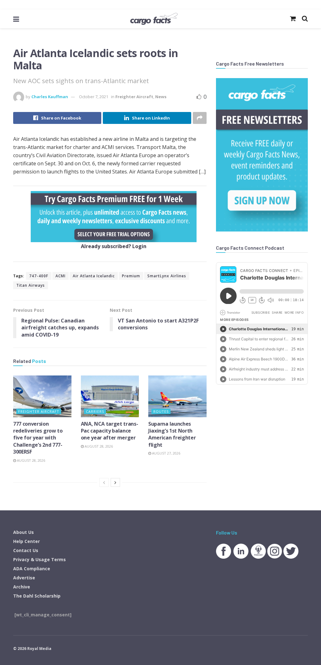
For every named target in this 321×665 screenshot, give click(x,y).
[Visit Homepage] (153, 19)
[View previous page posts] (104, 482)
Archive (21, 587)
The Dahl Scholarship (37, 596)
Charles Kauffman (49, 96)
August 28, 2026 (30, 460)
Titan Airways (30, 285)
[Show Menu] (16, 18)
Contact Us (25, 550)
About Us (23, 532)
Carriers (95, 411)
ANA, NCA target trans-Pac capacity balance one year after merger (109, 430)
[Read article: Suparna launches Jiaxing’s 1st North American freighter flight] (177, 396)
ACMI (60, 276)
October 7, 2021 (93, 96)
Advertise (24, 578)
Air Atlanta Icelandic (94, 276)
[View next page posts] (115, 482)
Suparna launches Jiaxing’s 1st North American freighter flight (172, 434)
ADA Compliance (31, 569)
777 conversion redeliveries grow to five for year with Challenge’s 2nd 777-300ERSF (38, 437)
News (160, 96)
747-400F (38, 276)
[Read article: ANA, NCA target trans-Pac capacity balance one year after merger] (110, 396)
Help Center (26, 541)
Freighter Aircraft (134, 96)
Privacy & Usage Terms (39, 559)
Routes (161, 411)
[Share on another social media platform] (200, 118)
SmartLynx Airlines (166, 276)
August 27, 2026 (165, 453)
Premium (131, 276)
